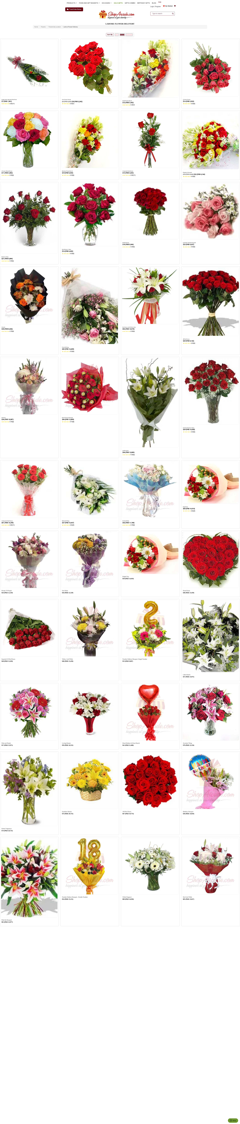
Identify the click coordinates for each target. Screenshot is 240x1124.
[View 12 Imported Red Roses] (24, 526)
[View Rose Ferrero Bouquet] (85, 423)
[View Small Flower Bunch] (145, 106)
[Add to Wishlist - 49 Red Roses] (210, 345)
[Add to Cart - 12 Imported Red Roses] (33, 526)
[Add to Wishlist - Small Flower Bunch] (150, 106)
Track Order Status (75, 9)
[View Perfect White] (145, 526)
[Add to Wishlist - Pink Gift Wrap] (90, 353)
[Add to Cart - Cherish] (33, 333)
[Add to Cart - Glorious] (33, 423)
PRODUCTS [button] (71, 3)
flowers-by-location (55, 27)
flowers (43, 27)
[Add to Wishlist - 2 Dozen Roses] (210, 105)
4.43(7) (72, 103)
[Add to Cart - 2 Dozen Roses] (214, 105)
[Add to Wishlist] (29, 588)
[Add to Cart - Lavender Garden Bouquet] (214, 248)
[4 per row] (122, 35)
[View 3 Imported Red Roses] (145, 177)
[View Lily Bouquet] (145, 456)
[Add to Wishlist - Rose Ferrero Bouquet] (90, 423)
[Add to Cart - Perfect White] (154, 526)
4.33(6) (193, 103)
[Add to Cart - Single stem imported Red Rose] (33, 105)
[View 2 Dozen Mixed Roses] (24, 177)
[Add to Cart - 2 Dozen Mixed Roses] (33, 177)
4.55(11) (12, 103)
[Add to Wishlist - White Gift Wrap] (90, 526)
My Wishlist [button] (169, 6)
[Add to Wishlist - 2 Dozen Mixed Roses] (29, 177)
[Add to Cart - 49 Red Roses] (214, 345)
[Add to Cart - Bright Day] (214, 512)
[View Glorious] (24, 423)
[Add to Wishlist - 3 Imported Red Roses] (150, 177)
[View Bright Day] (206, 512)
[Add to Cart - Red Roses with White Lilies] (154, 333)
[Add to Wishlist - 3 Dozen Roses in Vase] (210, 433)
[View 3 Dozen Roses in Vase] (206, 433)
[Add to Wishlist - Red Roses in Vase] (90, 255)
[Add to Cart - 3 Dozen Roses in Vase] (214, 433)
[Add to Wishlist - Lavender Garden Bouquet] (210, 248)
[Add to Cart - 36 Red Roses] (154, 248)
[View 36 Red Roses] (145, 248)
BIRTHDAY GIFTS (143, 3)
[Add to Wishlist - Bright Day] (210, 512)
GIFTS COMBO (130, 3)
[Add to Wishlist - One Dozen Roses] (90, 105)
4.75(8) (11, 331)
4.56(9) (72, 525)
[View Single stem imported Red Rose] (24, 105)
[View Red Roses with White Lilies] (145, 333)
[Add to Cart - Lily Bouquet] (154, 456)
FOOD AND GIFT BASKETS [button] (89, 3)
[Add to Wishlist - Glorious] (29, 423)
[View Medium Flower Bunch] (85, 177)
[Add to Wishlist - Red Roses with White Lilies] (150, 333)
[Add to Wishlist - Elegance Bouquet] (210, 178)
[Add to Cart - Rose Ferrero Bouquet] (94, 423)
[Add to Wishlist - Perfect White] (150, 526)
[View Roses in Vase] (24, 262)
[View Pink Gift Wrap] (85, 353)
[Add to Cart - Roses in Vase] (33, 262)
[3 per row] (117, 35)
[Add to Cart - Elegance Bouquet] (214, 178)
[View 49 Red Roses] (206, 345)
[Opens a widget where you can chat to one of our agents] (233, 1120)
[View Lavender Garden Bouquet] (206, 248)
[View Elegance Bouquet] (206, 178)
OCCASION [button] (106, 3)
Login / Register (155, 6)
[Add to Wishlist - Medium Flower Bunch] (90, 177)
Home (36, 27)
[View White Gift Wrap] (85, 526)
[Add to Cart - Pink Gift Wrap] (94, 353)
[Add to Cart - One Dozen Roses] (94, 105)
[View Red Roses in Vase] (85, 255)
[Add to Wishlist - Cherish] (29, 333)
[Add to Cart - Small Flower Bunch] (154, 106)
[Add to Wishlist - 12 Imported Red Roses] (29, 526)
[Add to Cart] (33, 588)
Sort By (109, 34)
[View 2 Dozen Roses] (206, 105)
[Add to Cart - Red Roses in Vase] (94, 255)
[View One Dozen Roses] (85, 105)
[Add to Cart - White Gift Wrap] (94, 526)
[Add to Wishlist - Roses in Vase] (29, 262)
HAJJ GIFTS (118, 3)
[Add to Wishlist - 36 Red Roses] (150, 248)
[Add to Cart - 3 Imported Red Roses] (154, 177)
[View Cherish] (24, 333)
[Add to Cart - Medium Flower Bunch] (94, 177)
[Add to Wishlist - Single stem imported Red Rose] (29, 105)
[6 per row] (129, 35)
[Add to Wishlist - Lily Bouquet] (150, 456)
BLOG (154, 3)
